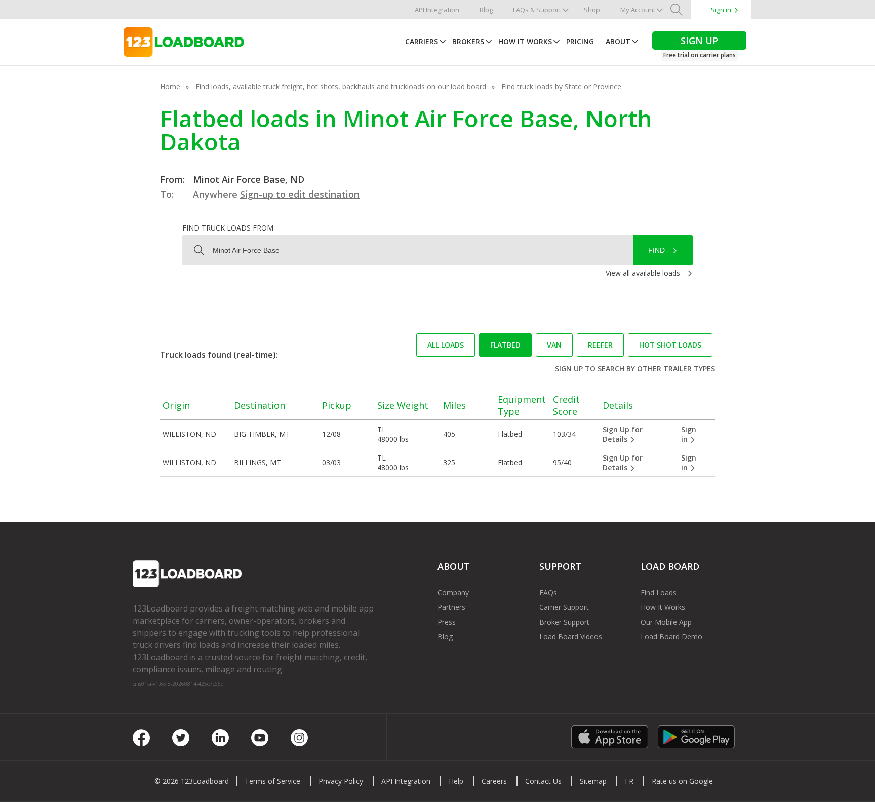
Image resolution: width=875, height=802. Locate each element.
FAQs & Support (537, 9)
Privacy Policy (341, 781)
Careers (494, 781)
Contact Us (543, 781)
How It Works (525, 41)
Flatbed (505, 345)
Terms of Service (272, 781)
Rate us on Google (682, 781)
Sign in (721, 9)
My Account (637, 9)
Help (456, 781)
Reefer (600, 345)
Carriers (421, 41)
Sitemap (593, 781)
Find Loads (659, 592)
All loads (445, 345)
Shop (592, 9)
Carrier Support (564, 607)
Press (446, 622)
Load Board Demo (671, 636)
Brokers (468, 41)
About (618, 41)
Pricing (580, 41)
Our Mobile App (666, 622)
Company (453, 592)
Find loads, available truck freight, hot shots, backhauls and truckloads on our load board (340, 86)
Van (554, 345)
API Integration (437, 9)
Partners (451, 607)
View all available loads (643, 273)
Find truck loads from (227, 228)
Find (656, 250)
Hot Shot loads (670, 345)
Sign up (569, 368)
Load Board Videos (570, 636)
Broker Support (564, 622)
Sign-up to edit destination (300, 194)
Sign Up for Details (623, 434)
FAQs (548, 592)
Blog (486, 9)
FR (629, 781)
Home (170, 86)
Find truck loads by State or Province (561, 86)
